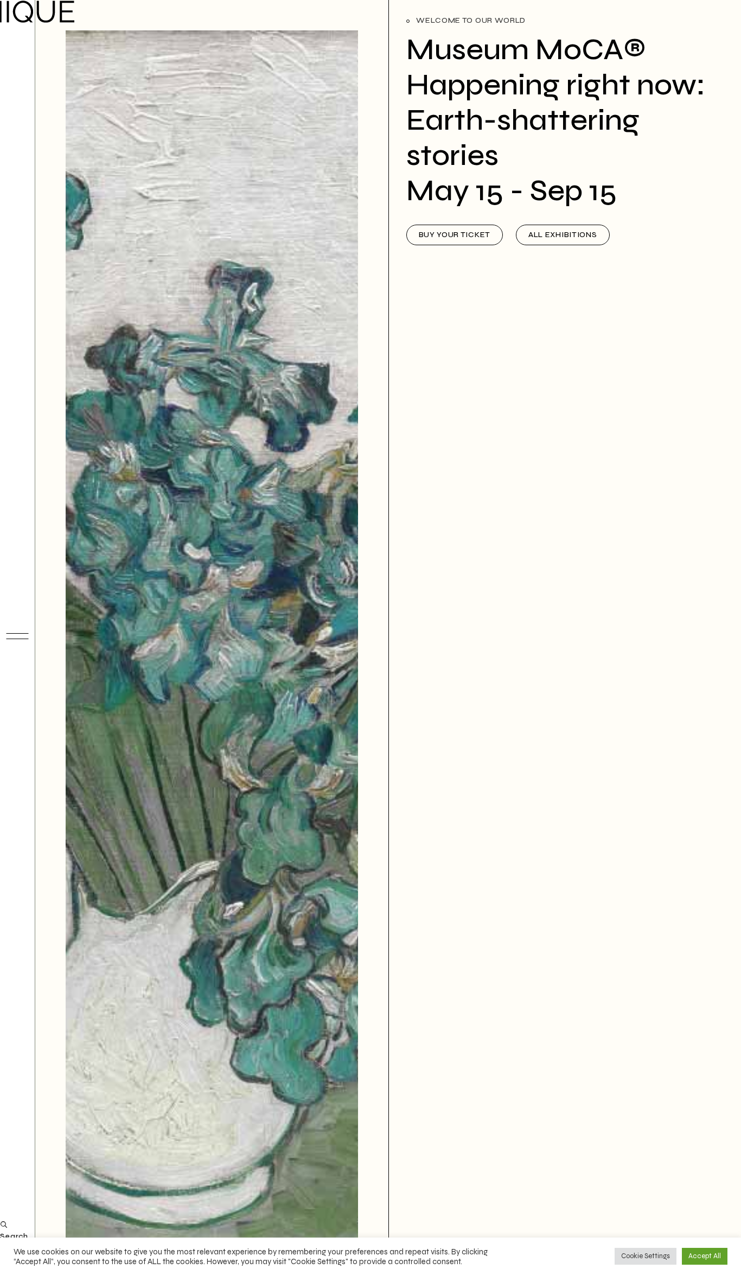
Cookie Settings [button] (645, 1256)
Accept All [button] (704, 1256)
